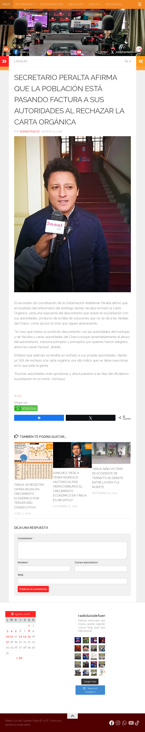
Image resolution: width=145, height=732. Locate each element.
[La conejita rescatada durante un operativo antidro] (86, 672)
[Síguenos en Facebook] (111, 722)
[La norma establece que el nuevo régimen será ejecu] (102, 664)
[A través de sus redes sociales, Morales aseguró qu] (86, 664)
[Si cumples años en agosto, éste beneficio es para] (78, 640)
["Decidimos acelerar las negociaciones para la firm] (102, 656)
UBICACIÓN (75, 4)
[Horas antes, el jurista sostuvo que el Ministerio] (102, 648)
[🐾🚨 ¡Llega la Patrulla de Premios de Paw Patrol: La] (86, 640)
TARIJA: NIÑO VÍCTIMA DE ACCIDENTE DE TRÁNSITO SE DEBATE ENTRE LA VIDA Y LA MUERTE (107, 478)
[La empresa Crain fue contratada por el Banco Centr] (78, 656)
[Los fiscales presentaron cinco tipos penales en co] (86, 648)
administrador (30, 131)
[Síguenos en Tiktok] (137, 722)
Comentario (26, 538)
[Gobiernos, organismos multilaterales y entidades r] (94, 672)
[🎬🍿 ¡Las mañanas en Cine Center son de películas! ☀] (86, 656)
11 (11, 636)
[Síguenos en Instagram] (118, 722)
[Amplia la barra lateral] (4, 61)
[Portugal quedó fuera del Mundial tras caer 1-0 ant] (78, 648)
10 (7, 636)
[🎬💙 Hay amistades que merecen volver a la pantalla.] (94, 640)
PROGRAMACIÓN (51, 4)
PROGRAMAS (24, 4)
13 (20, 636)
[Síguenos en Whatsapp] (124, 722)
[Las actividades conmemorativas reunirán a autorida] (94, 656)
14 (24, 636)
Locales (20, 61)
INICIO (6, 4)
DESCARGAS (114, 4)
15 (29, 636)
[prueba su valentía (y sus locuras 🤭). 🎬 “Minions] (102, 672)
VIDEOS (93, 4)
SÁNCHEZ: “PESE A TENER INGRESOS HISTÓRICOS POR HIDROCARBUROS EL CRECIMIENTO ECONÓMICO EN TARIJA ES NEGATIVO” (69, 486)
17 (7, 642)
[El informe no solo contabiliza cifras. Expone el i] (94, 648)
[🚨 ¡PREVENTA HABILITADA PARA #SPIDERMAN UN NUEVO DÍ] (102, 640)
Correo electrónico (87, 562)
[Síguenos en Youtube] (130, 722)
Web (20, 574)
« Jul (19, 657)
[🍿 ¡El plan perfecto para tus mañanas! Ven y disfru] (94, 664)
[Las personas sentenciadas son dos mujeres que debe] (78, 664)
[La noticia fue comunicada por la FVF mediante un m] (78, 672)
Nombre (23, 562)
